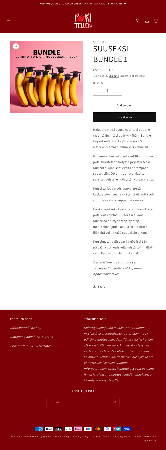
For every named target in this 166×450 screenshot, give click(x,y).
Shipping (114, 75)
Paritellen (24, 436)
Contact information (145, 436)
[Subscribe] (114, 402)
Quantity (98, 83)
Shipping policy (121, 436)
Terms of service (100, 436)
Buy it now (124, 117)
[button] (8, 20)
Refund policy (62, 436)
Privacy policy (80, 436)
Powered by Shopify (40, 436)
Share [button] (101, 286)
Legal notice (149, 440)
